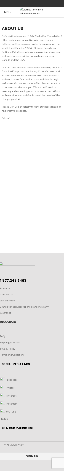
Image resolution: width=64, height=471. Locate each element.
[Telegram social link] (40, 3)
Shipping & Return (10, 342)
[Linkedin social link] (36, 3)
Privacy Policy (7, 348)
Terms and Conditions (12, 354)
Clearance (5, 312)
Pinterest (11, 395)
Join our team (7, 300)
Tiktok (4, 418)
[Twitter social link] (28, 3)
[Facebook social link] (24, 3)
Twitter (9, 387)
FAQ (2, 336)
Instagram (11, 403)
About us (5, 288)
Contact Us (6, 294)
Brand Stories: (8, 306)
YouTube (10, 411)
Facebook (11, 379)
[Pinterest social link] (32, 3)
